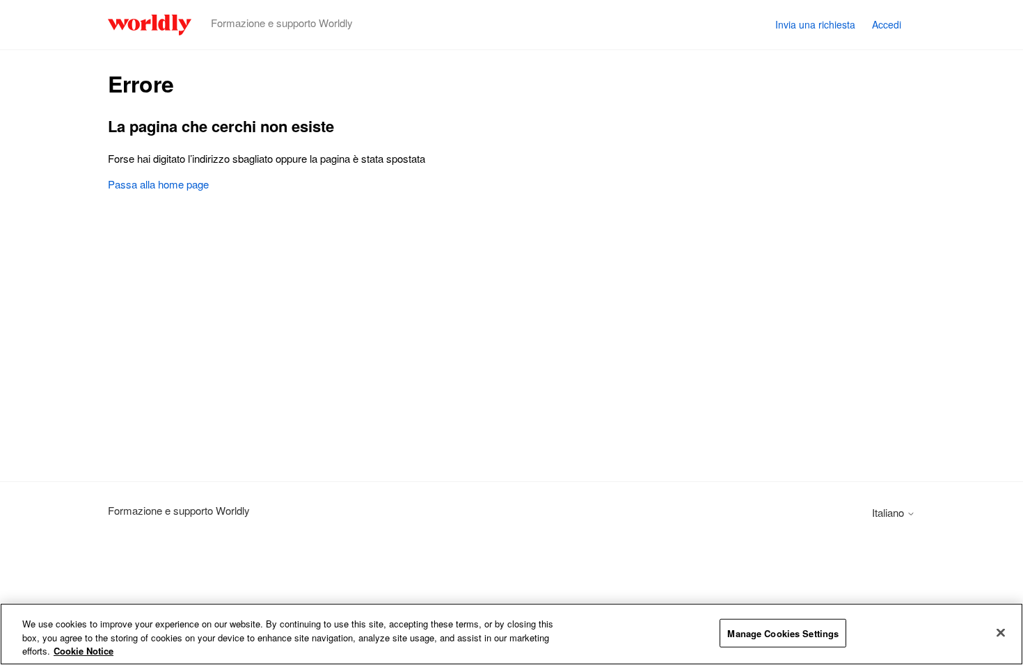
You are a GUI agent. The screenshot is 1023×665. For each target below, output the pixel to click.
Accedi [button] (886, 24)
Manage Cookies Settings (783, 632)
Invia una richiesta (815, 24)
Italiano (889, 512)
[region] (511, 634)
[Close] (1000, 632)
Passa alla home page (158, 184)
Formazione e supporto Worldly (179, 510)
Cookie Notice (83, 650)
